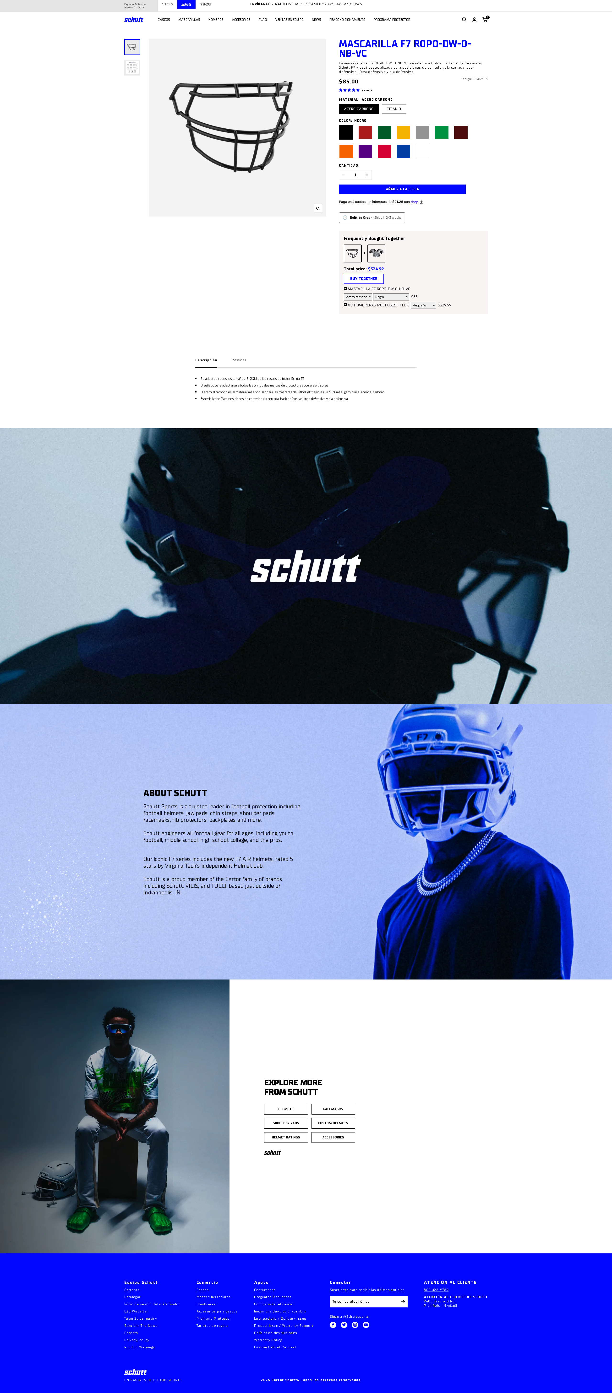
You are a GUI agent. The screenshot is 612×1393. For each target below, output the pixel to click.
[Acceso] (474, 19)
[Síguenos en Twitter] (344, 1325)
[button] (349, 90)
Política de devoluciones (275, 1333)
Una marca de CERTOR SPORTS (153, 1380)
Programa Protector (214, 1319)
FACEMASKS (333, 1109)
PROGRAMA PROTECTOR (392, 20)
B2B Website (135, 1311)
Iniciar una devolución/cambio (280, 1311)
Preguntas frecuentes (273, 1297)
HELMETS (286, 1109)
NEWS (316, 20)
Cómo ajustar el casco (273, 1304)
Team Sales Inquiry (140, 1319)
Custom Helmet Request (275, 1347)
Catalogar (132, 1297)
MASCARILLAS (189, 20)
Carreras (131, 1290)
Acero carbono (359, 109)
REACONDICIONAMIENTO (347, 20)
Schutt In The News (141, 1326)
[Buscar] (464, 19)
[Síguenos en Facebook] (333, 1325)
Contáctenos (265, 1290)
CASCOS (164, 20)
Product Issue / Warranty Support (284, 1326)
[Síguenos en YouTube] (366, 1325)
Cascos (203, 1290)
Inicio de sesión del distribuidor (152, 1304)
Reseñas (239, 360)
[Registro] (403, 1301)
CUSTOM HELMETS (333, 1123)
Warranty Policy (268, 1340)
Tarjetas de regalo (212, 1326)
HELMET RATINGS (286, 1137)
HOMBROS (216, 20)
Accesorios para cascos (217, 1311)
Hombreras (206, 1304)
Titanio (394, 109)
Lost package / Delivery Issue (280, 1319)
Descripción (206, 360)
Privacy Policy (137, 1340)
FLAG (263, 20)
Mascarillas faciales (214, 1297)
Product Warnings (139, 1347)
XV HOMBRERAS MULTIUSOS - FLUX (378, 305)
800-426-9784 (436, 1290)
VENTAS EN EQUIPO (289, 20)
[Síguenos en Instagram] (355, 1325)
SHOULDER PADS (286, 1123)
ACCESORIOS (241, 20)
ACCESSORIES (333, 1137)
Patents (131, 1333)
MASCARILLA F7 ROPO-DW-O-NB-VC (379, 289)
